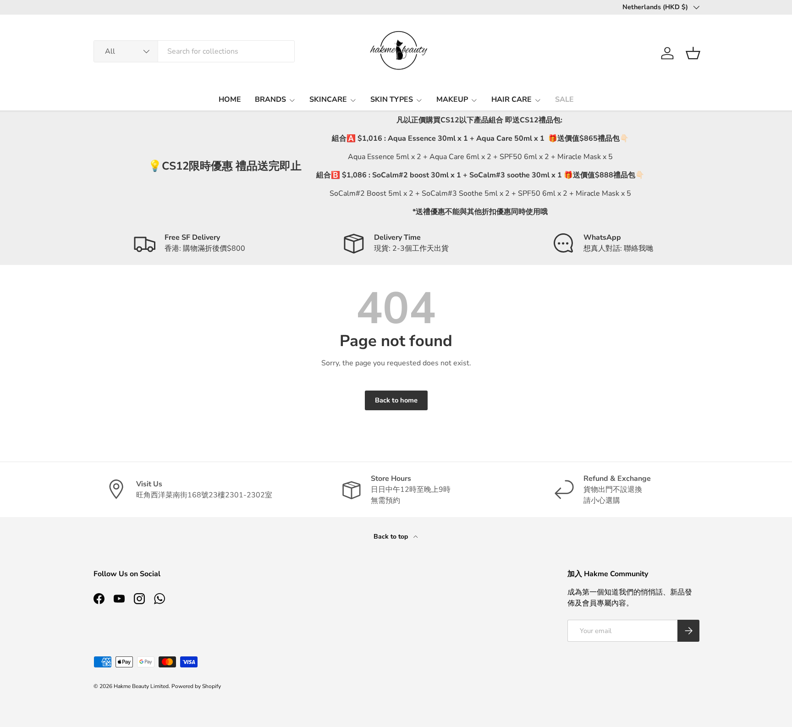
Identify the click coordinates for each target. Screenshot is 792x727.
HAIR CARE (511, 99)
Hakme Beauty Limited (141, 686)
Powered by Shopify (196, 686)
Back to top (392, 536)
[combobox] (194, 51)
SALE (564, 99)
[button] (693, 53)
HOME (230, 99)
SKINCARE (328, 99)
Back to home (396, 400)
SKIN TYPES (391, 99)
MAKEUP (452, 99)
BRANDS (270, 99)
